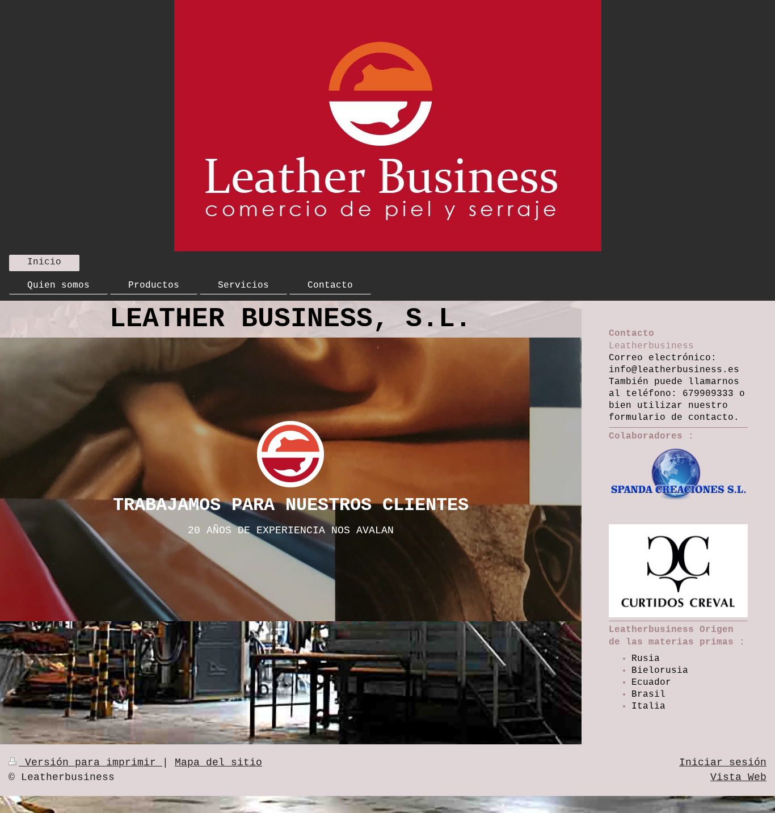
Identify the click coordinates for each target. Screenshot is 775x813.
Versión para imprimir (90, 762)
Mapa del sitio (218, 762)
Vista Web (738, 777)
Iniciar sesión (722, 762)
